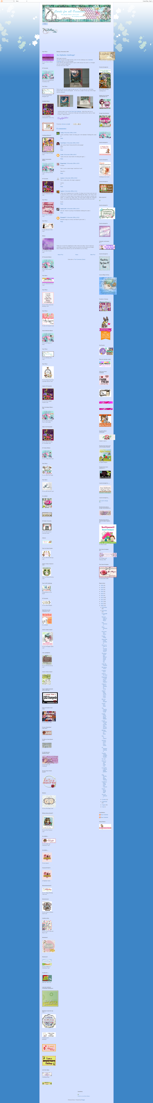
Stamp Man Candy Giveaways (104, 641)
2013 (102, 597)
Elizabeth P (63, 217)
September (104, 801)
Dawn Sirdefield (104, 814)
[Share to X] (77, 124)
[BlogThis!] (75, 124)
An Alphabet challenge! (104, 749)
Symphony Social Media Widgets (84, 1096)
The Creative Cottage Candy (104, 710)
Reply (61, 138)
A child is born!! (104, 671)
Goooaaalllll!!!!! (104, 614)
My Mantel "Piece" (104, 668)
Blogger (83, 1099)
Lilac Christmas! (104, 624)
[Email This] (74, 124)
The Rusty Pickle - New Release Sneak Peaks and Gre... (104, 658)
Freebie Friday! (104, 636)
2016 (102, 591)
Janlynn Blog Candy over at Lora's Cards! (104, 694)
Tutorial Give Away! (104, 705)
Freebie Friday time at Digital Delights (104, 716)
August (104, 804)
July (103, 806)
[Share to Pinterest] (80, 124)
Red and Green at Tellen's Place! (104, 618)
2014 (102, 595)
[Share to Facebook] (78, 124)
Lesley (62, 132)
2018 (102, 589)
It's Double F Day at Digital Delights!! (104, 770)
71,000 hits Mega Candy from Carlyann (104, 784)
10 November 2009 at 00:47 (70, 154)
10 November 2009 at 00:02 (72, 143)
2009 (102, 605)
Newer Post (60, 254)
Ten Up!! (104, 759)
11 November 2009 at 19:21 (73, 208)
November (104, 610)
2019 (102, 587)
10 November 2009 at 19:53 (73, 163)
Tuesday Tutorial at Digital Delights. (104, 755)
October (104, 799)
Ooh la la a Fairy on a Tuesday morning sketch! (104, 648)
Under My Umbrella (104, 664)
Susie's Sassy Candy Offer (104, 790)
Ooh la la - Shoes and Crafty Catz (104, 763)
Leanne (62, 178)
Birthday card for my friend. (104, 732)
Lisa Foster (63, 143)
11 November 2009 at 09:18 (70, 178)
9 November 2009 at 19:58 (70, 132)
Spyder (62, 191)
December (104, 607)
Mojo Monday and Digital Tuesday (104, 777)
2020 (102, 585)
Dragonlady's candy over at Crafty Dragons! (104, 679)
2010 (102, 603)
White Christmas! (104, 628)
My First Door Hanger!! (104, 700)
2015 (102, 593)
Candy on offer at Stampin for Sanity (104, 686)
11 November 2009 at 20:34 (73, 217)
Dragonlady (63, 163)
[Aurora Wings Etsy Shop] (108, 294)
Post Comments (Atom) (79, 259)
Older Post (92, 254)
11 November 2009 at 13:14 (70, 191)
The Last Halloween (104, 796)
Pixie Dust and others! (104, 633)
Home (45, 23)
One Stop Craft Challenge (75, 111)
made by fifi (63, 208)
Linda (61, 154)
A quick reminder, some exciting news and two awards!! (104, 724)
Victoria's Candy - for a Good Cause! (104, 743)
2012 (102, 599)
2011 (102, 601)
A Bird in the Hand (104, 674)
